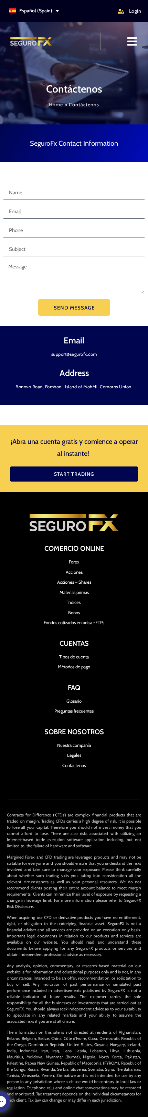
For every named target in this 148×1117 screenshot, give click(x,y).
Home (56, 104)
